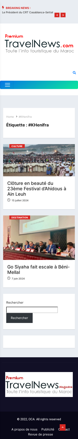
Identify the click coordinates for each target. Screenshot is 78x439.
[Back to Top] (63, 427)
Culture (17, 146)
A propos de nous (24, 429)
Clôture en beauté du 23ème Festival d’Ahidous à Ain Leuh (36, 189)
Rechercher (15, 302)
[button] (56, 15)
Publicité (47, 429)
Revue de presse (40, 434)
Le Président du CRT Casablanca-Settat (27, 12)
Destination (19, 217)
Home (10, 116)
